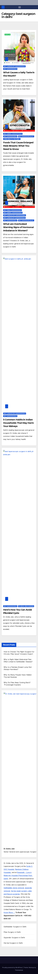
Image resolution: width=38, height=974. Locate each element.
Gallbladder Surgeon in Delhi (15, 927)
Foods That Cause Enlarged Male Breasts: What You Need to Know (18, 145)
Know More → (9, 912)
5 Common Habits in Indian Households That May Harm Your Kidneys (18, 423)
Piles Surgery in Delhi (12, 932)
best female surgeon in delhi (12, 210)
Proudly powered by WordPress (12, 967)
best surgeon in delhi (10, 69)
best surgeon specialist (26, 136)
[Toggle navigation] (19, 7)
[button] (35, 7)
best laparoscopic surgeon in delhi (14, 413)
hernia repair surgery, (19, 891)
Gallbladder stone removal (14, 888)
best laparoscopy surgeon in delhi (14, 66)
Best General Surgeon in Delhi (13, 133)
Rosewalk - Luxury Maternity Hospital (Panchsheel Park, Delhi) (18, 875)
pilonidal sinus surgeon (26, 606)
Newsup (31, 967)
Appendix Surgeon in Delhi (14, 938)
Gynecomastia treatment (12, 139)
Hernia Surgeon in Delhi (13, 943)
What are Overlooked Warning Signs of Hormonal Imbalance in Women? (18, 227)
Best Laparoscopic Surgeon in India (14, 215)
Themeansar (19, 970)
